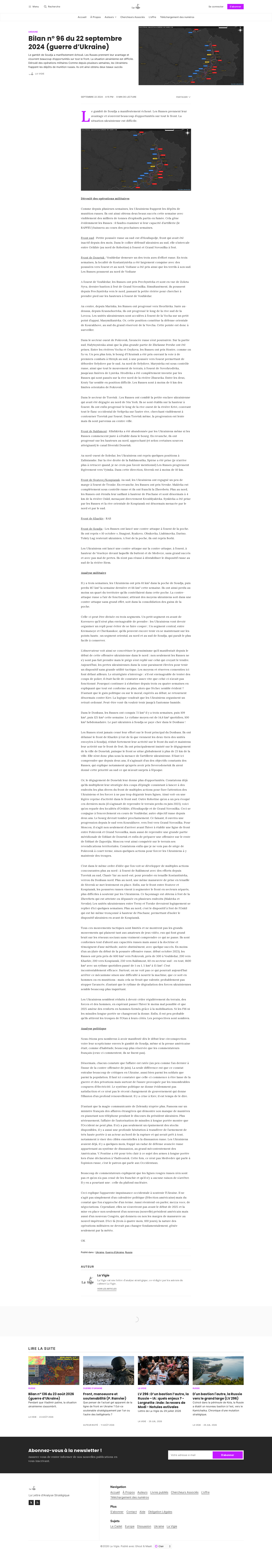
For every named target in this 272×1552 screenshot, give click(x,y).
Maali (148, 1546)
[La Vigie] (31, 74)
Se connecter (216, 6)
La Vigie (39, 73)
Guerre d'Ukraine (114, 1252)
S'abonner (235, 6)
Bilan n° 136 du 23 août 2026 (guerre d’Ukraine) (51, 1396)
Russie (128, 1252)
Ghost (138, 1546)
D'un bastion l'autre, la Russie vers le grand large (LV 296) (217, 1396)
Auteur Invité (90, 1425)
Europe (129, 1526)
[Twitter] (31, 1502)
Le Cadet (116, 1526)
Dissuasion (144, 1526)
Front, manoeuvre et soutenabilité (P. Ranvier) (104, 1396)
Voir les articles (106, 1289)
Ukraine (33, 32)
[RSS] (37, 1502)
